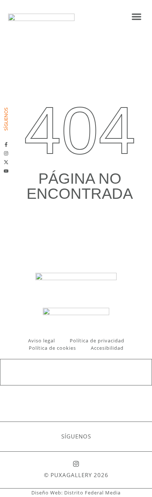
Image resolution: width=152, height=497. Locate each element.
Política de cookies (52, 348)
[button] (136, 16)
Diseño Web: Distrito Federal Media (76, 492)
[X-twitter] (6, 162)
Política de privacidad (97, 340)
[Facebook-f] (6, 144)
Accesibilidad (107, 348)
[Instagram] (6, 153)
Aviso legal (41, 340)
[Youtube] (6, 171)
